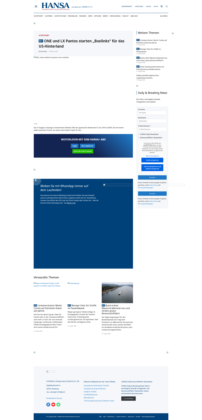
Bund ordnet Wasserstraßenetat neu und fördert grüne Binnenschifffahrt (116, 309)
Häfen (90, 16)
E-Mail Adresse (144, 126)
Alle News (163, 16)
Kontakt (138, 416)
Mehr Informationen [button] (152, 156)
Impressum (131, 416)
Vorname (141, 109)
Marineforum (89, 398)
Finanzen (82, 16)
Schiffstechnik (60, 16)
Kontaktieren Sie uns (54, 398)
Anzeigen (139, 6)
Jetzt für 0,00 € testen (83, 151)
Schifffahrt (38, 16)
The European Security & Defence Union (99, 401)
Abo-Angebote (87, 146)
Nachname (142, 118)
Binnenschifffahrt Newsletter (151, 137)
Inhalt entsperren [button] (152, 160)
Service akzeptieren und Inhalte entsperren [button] (152, 168)
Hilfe (156, 6)
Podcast (125, 16)
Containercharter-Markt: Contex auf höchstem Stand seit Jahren (48, 308)
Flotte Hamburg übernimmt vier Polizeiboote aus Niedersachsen (150, 68)
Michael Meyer (43, 51)
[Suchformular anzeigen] (166, 6)
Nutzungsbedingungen (145, 188)
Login (148, 6)
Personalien (72, 16)
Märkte (105, 16)
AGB (104, 416)
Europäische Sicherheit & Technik (96, 385)
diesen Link (71, 203)
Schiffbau (49, 16)
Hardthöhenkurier (91, 394)
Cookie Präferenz (121, 416)
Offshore (97, 16)
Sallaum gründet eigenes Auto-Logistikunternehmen (147, 76)
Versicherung (115, 16)
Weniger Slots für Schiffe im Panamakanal (82, 307)
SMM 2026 (134, 16)
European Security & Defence (95, 388)
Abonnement (127, 6)
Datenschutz (153, 185)
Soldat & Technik (90, 392)
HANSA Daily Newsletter (149, 134)
